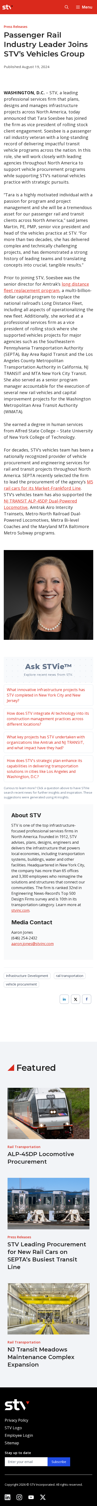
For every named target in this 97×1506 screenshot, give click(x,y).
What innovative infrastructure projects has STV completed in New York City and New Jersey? (46, 695)
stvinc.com (20, 910)
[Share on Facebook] (86, 999)
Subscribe (59, 1461)
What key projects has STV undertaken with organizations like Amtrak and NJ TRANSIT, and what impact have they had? (46, 742)
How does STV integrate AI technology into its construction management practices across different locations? (48, 719)
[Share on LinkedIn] (64, 999)
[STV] (7, 7)
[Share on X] (75, 999)
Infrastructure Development (27, 975)
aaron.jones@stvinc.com (32, 943)
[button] (66, 7)
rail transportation (69, 975)
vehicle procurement (21, 984)
